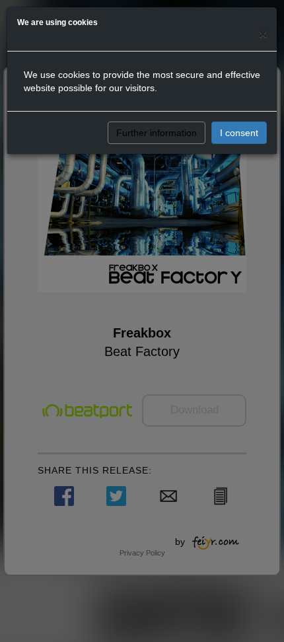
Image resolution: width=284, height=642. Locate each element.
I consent (239, 132)
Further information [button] (156, 132)
